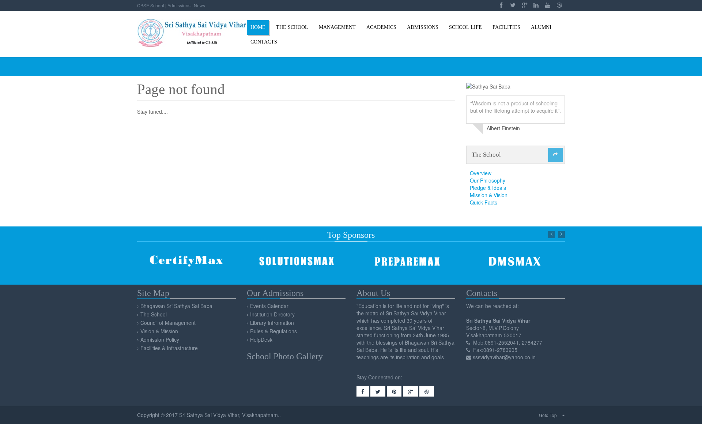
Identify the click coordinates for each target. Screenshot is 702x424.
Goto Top (548, 415)
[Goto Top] (563, 414)
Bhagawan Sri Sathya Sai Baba (176, 305)
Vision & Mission (159, 331)
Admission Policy (159, 339)
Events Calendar (269, 305)
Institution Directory (272, 314)
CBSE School (150, 5)
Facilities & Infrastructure (169, 348)
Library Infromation (272, 322)
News (199, 5)
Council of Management (168, 322)
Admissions (178, 5)
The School (153, 314)
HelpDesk (261, 339)
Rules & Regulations (273, 331)
